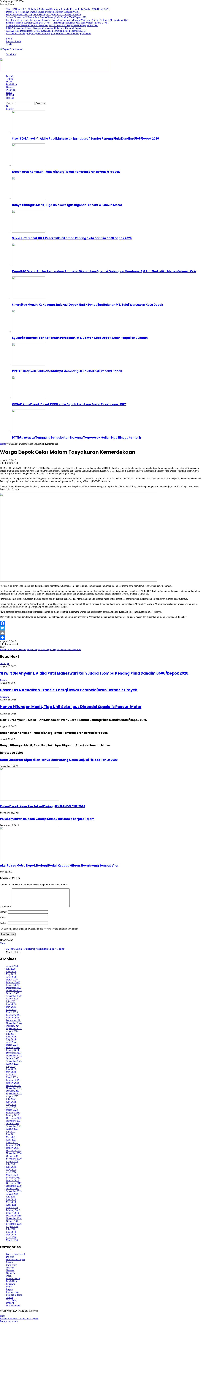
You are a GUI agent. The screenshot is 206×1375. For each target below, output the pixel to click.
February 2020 (13, 1177)
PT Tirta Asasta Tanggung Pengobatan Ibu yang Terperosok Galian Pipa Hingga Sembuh (48, 33)
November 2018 (14, 1218)
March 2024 (12, 1044)
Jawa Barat (11, 1265)
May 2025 (11, 1006)
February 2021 (13, 1145)
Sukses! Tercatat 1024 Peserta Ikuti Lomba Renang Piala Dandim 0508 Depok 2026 (46, 17)
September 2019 (14, 1191)
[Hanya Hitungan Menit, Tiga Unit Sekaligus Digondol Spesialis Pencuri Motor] (28, 198)
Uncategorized (13, 1305)
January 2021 (12, 1148)
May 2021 (11, 1137)
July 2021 (10, 1131)
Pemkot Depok (13, 1278)
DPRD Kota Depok (15, 1259)
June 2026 (11, 971)
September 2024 (14, 1028)
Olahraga (10, 89)
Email (3, 917)
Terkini (9, 79)
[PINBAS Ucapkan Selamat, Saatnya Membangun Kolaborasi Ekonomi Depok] (28, 364)
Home (3, 443)
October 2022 (12, 1091)
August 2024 (12, 1031)
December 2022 (13, 1085)
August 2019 (12, 1194)
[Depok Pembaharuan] (11, 49)
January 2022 (12, 1115)
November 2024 (14, 1023)
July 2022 (10, 1099)
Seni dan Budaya (14, 1294)
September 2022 (14, 1093)
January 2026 (12, 985)
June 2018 (11, 1232)
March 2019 (12, 1207)
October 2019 (12, 1188)
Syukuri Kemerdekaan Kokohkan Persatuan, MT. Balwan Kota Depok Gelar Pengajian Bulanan (52, 25)
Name (4, 912)
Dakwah (10, 87)
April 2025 (11, 1009)
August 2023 (12, 1063)
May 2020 (11, 1169)
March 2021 (12, 1142)
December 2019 (13, 1183)
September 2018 (14, 1223)
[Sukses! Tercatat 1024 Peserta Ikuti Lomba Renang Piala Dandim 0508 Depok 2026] (28, 231)
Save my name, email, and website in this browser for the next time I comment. (41, 928)
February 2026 (13, 982)
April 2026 (11, 977)
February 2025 (13, 1015)
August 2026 (12, 966)
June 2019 (11, 1199)
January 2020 (12, 1180)
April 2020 (11, 1172)
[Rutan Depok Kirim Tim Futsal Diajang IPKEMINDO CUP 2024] (29, 800)
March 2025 (12, 1012)
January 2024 (12, 1050)
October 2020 (12, 1156)
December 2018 (13, 1215)
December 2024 (13, 1020)
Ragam (9, 1289)
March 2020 (12, 1175)
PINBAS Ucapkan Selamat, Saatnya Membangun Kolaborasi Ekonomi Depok (43, 28)
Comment (5, 906)
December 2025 (13, 987)
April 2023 (11, 1074)
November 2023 (14, 1055)
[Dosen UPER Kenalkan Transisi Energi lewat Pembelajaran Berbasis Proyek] (28, 165)
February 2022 (13, 1112)
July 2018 (10, 1229)
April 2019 (11, 1205)
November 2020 (14, 1153)
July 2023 (10, 1066)
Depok (9, 81)
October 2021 (12, 1123)
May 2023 (11, 1072)
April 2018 (11, 1237)
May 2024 (11, 1039)
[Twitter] (103, 628)
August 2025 (12, 998)
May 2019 (11, 1202)
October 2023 (12, 1058)
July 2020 (10, 1164)
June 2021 (11, 1134)
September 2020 (14, 1158)
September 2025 (14, 996)
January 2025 (12, 1017)
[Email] (103, 632)
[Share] (103, 637)
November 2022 (14, 1088)
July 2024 (10, 1034)
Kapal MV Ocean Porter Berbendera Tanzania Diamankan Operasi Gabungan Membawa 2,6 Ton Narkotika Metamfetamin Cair (67, 20)
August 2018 (12, 1226)
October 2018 (12, 1221)
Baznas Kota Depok (15, 1254)
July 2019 (10, 1196)
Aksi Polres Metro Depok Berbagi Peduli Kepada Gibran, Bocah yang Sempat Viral (59, 866)
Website (4, 923)
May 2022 (11, 1104)
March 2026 (12, 979)
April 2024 (11, 1042)
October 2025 (12, 993)
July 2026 (10, 969)
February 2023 (13, 1080)
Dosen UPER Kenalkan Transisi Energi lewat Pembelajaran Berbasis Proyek (42, 12)
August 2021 (12, 1129)
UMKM (10, 95)
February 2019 (13, 1210)
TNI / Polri (11, 1300)
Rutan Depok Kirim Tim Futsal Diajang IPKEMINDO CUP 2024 (42, 806)
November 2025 (14, 990)
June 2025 (11, 1004)
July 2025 (10, 1001)
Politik (9, 92)
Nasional (10, 98)
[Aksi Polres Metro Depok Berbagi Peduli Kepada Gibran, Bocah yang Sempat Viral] (29, 859)
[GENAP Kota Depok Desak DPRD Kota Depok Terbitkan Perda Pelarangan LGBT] (28, 398)
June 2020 (11, 1167)
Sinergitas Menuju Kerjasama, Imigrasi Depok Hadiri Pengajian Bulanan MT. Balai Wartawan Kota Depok (57, 22)
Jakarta (3, 680)
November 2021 (14, 1120)
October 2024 (12, 1025)
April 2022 (11, 1107)
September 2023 (14, 1061)
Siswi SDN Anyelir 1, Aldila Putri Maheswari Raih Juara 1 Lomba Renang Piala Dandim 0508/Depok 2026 (57, 9)
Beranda (10, 76)
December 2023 (13, 1053)
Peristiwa (4, 697)
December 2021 (13, 1118)
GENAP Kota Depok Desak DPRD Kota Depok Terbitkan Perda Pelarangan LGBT (46, 31)
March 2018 (12, 1240)
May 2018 (11, 1234)
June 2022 (11, 1101)
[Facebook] (103, 623)
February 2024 (13, 1047)
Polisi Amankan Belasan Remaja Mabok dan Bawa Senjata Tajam (47, 819)
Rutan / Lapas (12, 1292)
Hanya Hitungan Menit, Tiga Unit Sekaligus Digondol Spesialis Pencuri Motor (43, 14)
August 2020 (12, 1161)
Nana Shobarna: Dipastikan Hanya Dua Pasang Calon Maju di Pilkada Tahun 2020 (59, 760)
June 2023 (11, 1069)
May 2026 (11, 974)
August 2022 (12, 1096)
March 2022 (12, 1110)
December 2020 (13, 1150)
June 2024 (11, 1036)
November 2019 (14, 1186)
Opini (8, 1275)
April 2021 (11, 1139)
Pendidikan (11, 84)
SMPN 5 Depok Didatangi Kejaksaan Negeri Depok (35, 949)
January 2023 (12, 1082)
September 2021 (14, 1126)
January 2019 (12, 1213)
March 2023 (12, 1077)
